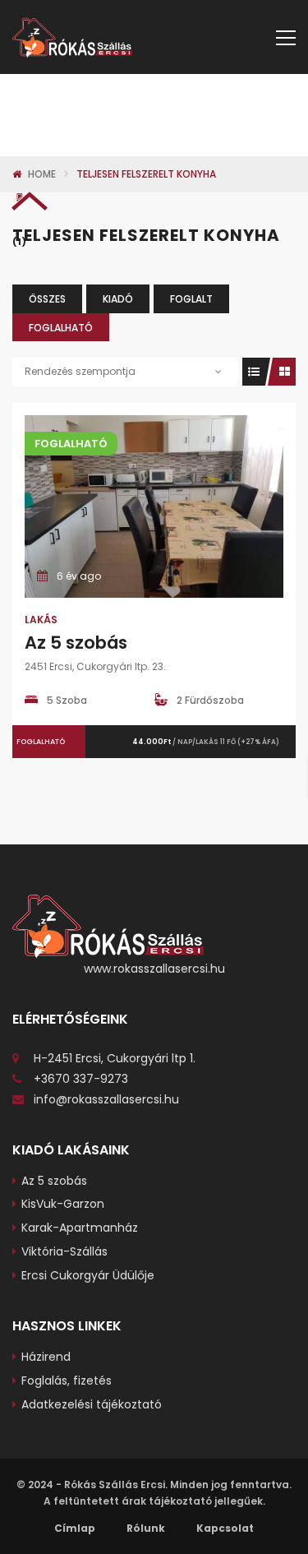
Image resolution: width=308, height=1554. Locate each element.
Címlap (74, 1528)
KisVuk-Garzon (62, 1204)
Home (42, 174)
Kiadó (118, 299)
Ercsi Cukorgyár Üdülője (87, 1275)
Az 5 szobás (76, 642)
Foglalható (61, 328)
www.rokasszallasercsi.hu (154, 968)
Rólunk (145, 1528)
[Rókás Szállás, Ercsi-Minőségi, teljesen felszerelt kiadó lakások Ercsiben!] (72, 37)
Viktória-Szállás (64, 1251)
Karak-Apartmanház (79, 1227)
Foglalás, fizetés (66, 1380)
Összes (47, 299)
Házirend (46, 1356)
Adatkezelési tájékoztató (91, 1404)
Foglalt (191, 299)
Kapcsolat (225, 1528)
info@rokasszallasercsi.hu (106, 1099)
